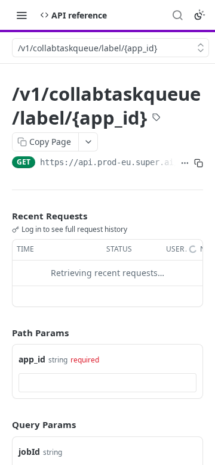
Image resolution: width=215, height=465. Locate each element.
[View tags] (156, 118)
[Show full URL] (184, 163)
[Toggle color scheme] (199, 14)
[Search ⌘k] (177, 14)
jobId (29, 451)
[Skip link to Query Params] (3, 425)
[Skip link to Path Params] (3, 332)
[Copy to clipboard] (198, 163)
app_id (32, 359)
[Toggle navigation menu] (21, 14)
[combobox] (107, 382)
